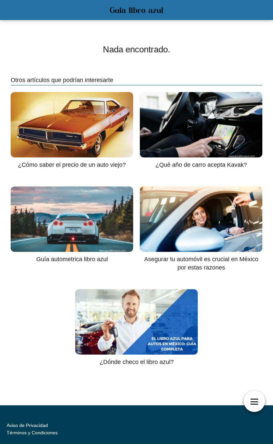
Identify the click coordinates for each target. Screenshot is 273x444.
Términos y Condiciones (32, 432)
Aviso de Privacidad (27, 425)
